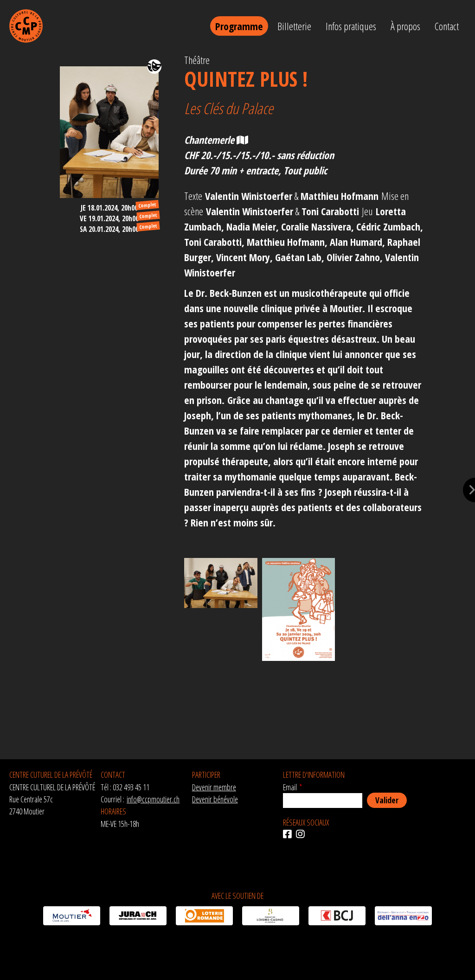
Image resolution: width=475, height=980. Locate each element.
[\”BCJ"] (337, 917)
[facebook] (289, 834)
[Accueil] (26, 26)
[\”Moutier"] (72, 917)
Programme (239, 26)
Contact (447, 26)
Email (290, 787)
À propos (405, 26)
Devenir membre (214, 787)
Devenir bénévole (215, 799)
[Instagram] (302, 834)
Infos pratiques (351, 26)
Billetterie (294, 26)
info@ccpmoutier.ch (153, 799)
